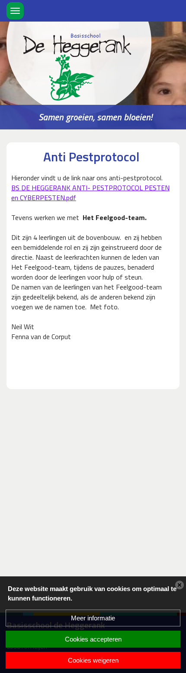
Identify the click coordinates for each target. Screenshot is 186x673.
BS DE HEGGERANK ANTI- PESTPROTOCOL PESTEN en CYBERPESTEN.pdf (90, 192)
